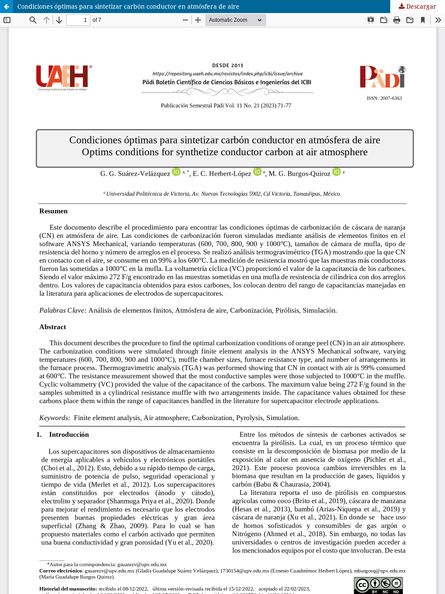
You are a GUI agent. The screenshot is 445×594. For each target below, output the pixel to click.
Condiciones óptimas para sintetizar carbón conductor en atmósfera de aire (128, 6)
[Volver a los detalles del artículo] (6, 6)
